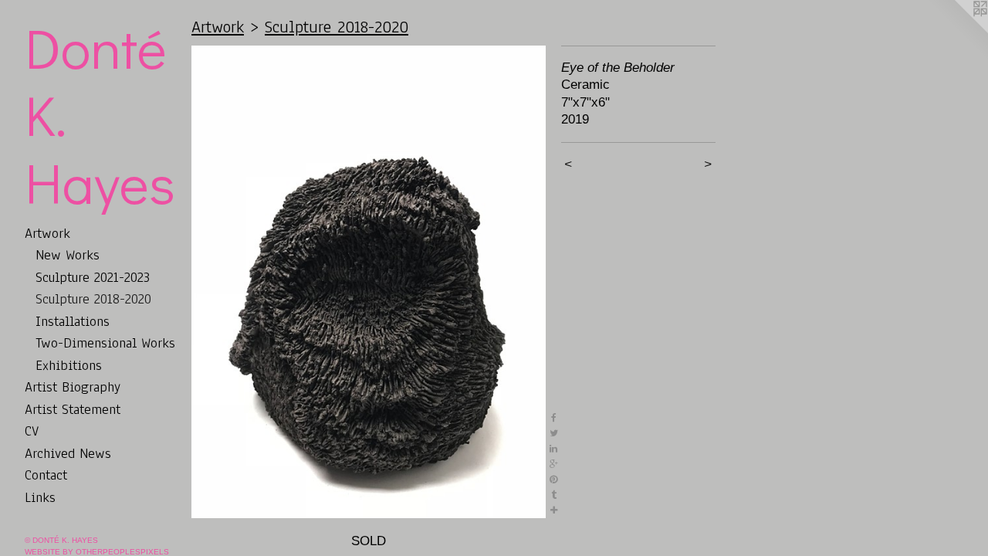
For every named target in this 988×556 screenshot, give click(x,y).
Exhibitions (69, 365)
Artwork (47, 233)
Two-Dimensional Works (105, 343)
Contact (46, 475)
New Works (68, 255)
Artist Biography (72, 387)
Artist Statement (72, 409)
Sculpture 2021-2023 (93, 277)
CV (32, 431)
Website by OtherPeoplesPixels (97, 552)
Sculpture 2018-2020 (93, 299)
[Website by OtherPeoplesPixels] (957, 31)
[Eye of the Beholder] (368, 282)
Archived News (68, 453)
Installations (73, 321)
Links (40, 497)
